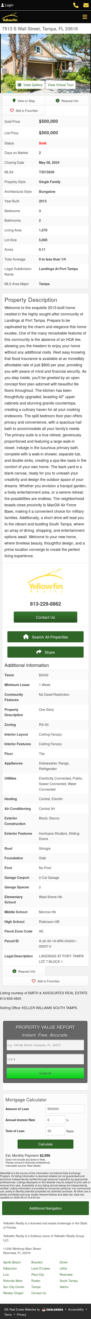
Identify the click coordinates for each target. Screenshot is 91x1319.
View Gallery (33, 84)
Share (49, 652)
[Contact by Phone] (76, 4)
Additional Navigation (45, 1208)
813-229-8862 (45, 603)
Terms (8, 1314)
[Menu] (85, 17)
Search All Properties (49, 637)
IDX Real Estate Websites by (22, 1309)
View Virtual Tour (60, 84)
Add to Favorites (26, 110)
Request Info (70, 101)
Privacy (21, 1314)
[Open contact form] (86, 4)
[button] (4, 63)
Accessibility (76, 1309)
